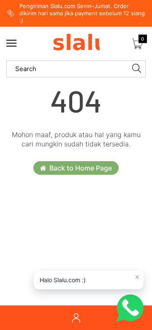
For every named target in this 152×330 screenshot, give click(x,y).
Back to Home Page (80, 168)
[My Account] (76, 318)
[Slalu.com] (76, 43)
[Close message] (137, 277)
